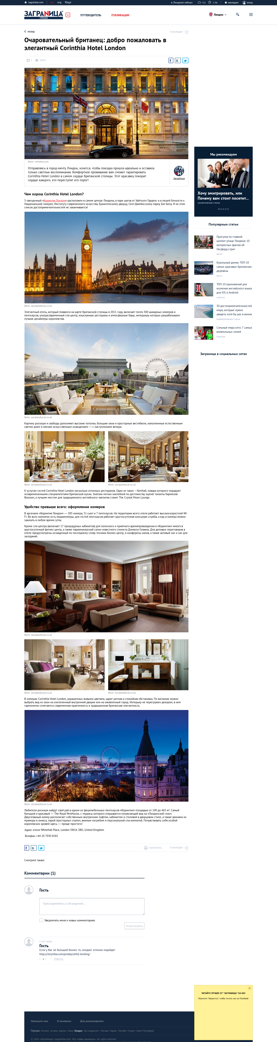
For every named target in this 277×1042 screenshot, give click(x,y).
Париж (113, 1030)
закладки (233, 2)
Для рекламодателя (91, 1021)
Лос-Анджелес (91, 1030)
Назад (31, 31)
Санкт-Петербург (145, 1030)
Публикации (120, 15)
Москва (104, 1030)
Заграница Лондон (44, 15)
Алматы (45, 1030)
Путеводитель (90, 15)
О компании (64, 1021)
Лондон (78, 1030)
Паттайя (122, 1030)
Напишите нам (39, 1021)
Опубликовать (134, 926)
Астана (53, 1030)
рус (52, 2)
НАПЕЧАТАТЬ (155, 847)
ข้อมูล (68, 2)
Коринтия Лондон (54, 200)
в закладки (176, 31)
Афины (62, 1030)
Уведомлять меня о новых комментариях (69, 920)
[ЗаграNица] (179, 171)
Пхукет (131, 1030)
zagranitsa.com (36, 2)
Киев (70, 1030)
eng (59, 2)
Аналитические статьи (209, 203)
